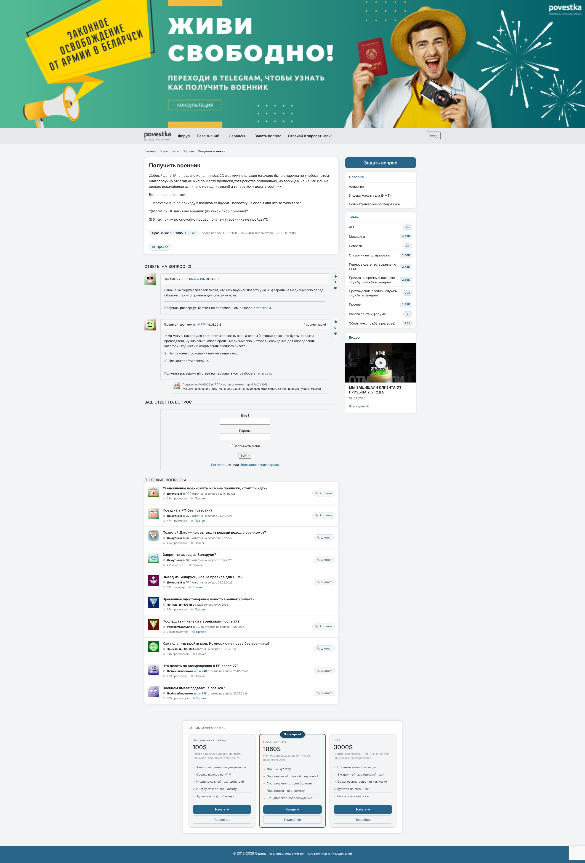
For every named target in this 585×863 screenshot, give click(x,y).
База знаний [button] (208, 136)
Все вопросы (169, 151)
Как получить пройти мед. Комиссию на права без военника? (216, 643)
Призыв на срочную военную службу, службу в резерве (379, 280)
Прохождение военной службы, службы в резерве (379, 293)
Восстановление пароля (260, 465)
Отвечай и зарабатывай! (310, 136)
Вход (433, 136)
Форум (184, 136)
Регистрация (221, 465)
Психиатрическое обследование (374, 204)
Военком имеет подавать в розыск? (194, 688)
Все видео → (359, 406)
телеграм (263, 308)
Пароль (245, 431)
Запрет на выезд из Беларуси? (189, 554)
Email (245, 415)
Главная (150, 151)
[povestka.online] (157, 136)
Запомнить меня (246, 446)
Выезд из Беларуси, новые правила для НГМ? (202, 577)
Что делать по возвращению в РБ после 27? (201, 666)
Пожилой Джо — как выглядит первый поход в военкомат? (214, 532)
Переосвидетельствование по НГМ (379, 266)
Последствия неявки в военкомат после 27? (201, 621)
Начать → (222, 809)
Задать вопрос (268, 136)
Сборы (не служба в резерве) (379, 323)
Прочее (188, 151)
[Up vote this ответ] (335, 276)
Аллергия (356, 186)
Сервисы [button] (237, 136)
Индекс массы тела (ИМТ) (370, 195)
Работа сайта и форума (379, 314)
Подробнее (221, 819)
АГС (379, 227)
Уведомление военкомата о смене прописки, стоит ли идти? (215, 488)
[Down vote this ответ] (335, 288)
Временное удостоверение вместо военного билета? (208, 599)
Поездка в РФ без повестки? (187, 510)
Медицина (379, 236)
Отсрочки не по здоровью (379, 255)
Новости (379, 246)
